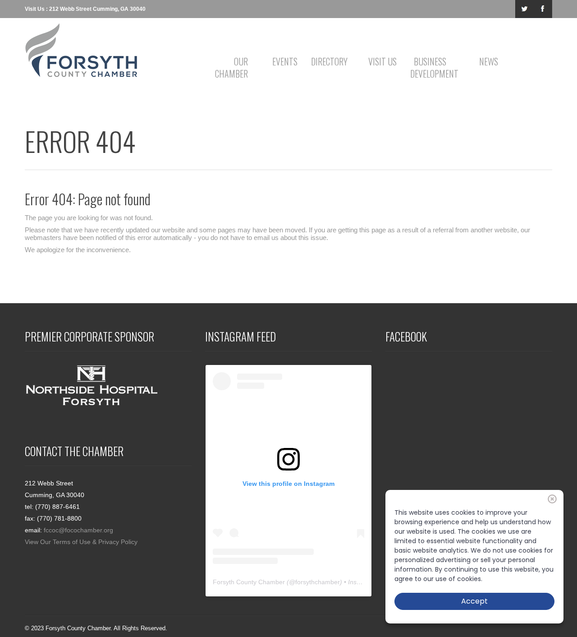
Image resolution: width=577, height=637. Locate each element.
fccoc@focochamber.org (78, 530)
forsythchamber (317, 582)
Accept (474, 601)
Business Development (431, 67)
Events (285, 61)
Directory (329, 61)
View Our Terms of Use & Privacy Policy (81, 541)
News (488, 61)
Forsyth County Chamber (249, 582)
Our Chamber (231, 67)
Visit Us (382, 61)
